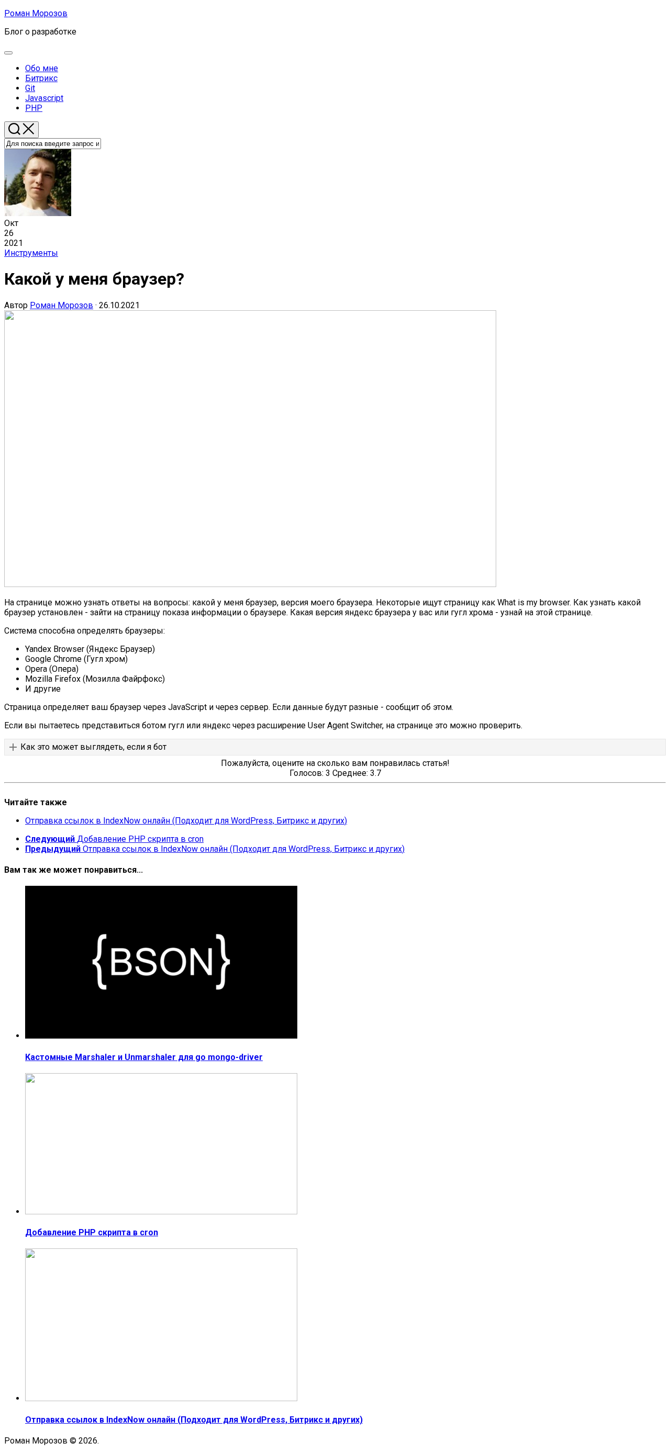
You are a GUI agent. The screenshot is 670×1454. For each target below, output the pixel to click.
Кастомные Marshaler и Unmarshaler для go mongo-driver (144, 1057)
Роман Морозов (36, 13)
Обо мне (41, 68)
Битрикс (41, 78)
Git (30, 88)
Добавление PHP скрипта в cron (91, 1232)
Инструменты (31, 253)
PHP (33, 108)
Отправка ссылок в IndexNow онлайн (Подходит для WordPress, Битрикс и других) (186, 821)
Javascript (44, 98)
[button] (335, 747)
